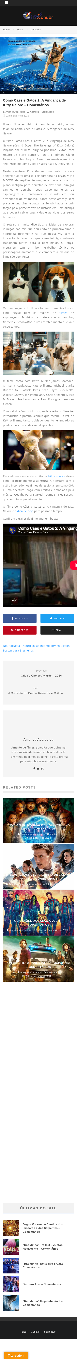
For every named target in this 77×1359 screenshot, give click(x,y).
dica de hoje (25, 511)
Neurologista (11, 646)
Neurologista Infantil (36, 646)
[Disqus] (38, 1044)
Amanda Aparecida (15, 112)
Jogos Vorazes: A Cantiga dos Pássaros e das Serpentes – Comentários (43, 1228)
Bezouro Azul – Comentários (42, 1284)
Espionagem (47, 112)
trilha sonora (56, 476)
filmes (63, 313)
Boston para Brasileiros (18, 650)
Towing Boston (60, 646)
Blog (24, 1332)
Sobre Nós (49, 1332)
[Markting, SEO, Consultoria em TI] (38, 14)
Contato (35, 1332)
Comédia (34, 112)
